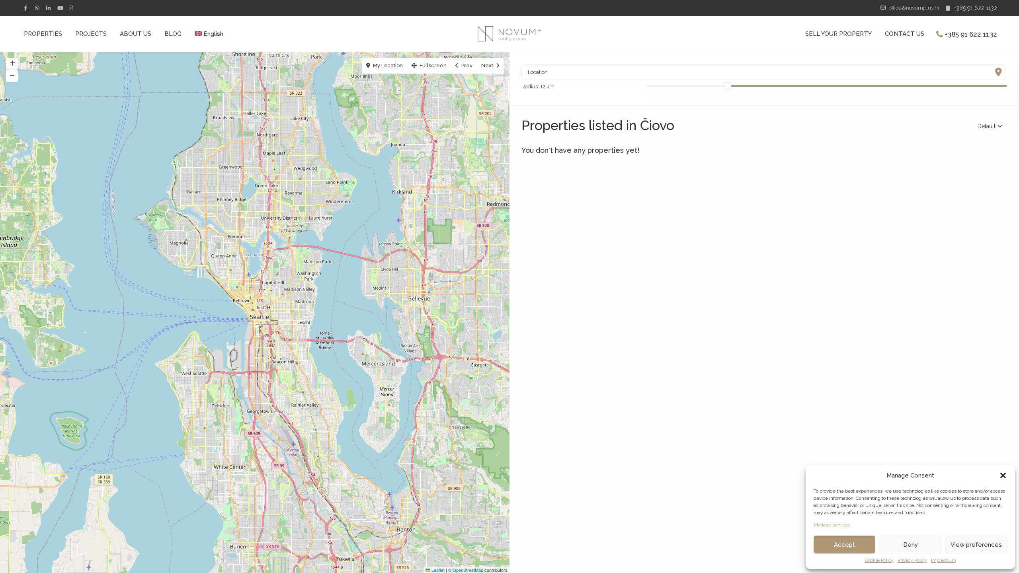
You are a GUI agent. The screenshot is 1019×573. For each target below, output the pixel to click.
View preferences (976, 544)
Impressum (943, 560)
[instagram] (72, 8)
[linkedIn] (49, 8)
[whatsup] (38, 8)
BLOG (173, 33)
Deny (910, 544)
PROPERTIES (43, 33)
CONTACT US (904, 33)
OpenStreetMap (468, 570)
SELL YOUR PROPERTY (838, 33)
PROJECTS (91, 33)
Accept (844, 544)
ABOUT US (135, 33)
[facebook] (27, 8)
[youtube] (60, 8)
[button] (1003, 475)
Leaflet (437, 570)
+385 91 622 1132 (975, 8)
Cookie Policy (879, 560)
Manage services (832, 525)
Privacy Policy (912, 560)
